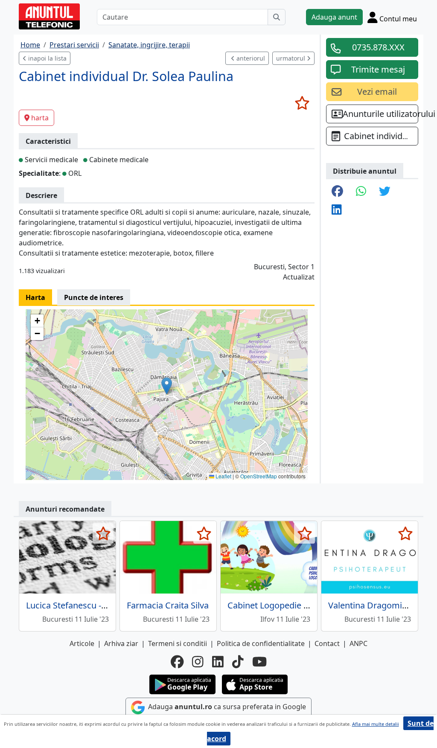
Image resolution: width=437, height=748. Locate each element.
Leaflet (222, 476)
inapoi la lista (46, 58)
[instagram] (198, 662)
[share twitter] (384, 192)
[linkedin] (218, 662)
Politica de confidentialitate (261, 643)
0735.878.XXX (378, 47)
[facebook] (177, 662)
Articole (82, 643)
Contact (327, 643)
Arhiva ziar (121, 643)
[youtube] (259, 662)
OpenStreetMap (258, 476)
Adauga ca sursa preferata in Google (226, 706)
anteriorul (250, 58)
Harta (35, 297)
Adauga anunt (334, 17)
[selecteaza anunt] (301, 103)
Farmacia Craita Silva (168, 605)
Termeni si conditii (177, 643)
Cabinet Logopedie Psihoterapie (290, 605)
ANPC (358, 643)
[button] (166, 386)
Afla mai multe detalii (375, 724)
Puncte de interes (93, 297)
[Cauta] (277, 17)
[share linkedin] (336, 210)
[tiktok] (238, 662)
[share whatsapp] (361, 192)
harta (40, 117)
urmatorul (291, 58)
